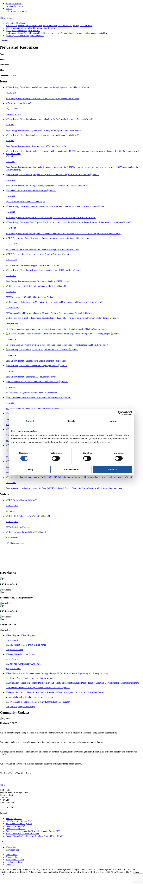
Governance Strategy (59, 33)
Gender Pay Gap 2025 (15, 826)
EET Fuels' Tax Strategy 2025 (19, 821)
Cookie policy (12, 854)
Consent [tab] (29, 421)
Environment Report (15, 33)
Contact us (4, 40)
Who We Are (11, 25)
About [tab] (113, 421)
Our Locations (86, 25)
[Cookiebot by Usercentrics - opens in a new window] (120, 413)
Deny (30, 469)
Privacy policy (12, 857)
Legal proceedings (14, 862)
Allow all (112, 469)
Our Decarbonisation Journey (42, 28)
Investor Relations (14, 3)
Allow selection (71, 469)
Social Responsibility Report (36, 33)
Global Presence (65, 25)
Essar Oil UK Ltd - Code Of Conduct (22, 833)
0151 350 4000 (6, 807)
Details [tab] (71, 421)
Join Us (9, 8)
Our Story (20, 23)
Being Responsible (31, 30)
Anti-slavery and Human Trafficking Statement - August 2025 (33, 831)
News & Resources (14, 6)
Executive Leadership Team (30, 25)
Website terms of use (15, 859)
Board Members (50, 25)
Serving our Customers (34, 35)
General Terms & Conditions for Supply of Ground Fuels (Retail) (34, 836)
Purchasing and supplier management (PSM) (88, 33)
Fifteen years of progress (16, 11)
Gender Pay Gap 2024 (15, 828)
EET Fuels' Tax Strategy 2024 (19, 823)
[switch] (56, 458)
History (76, 25)
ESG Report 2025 (14, 818)
